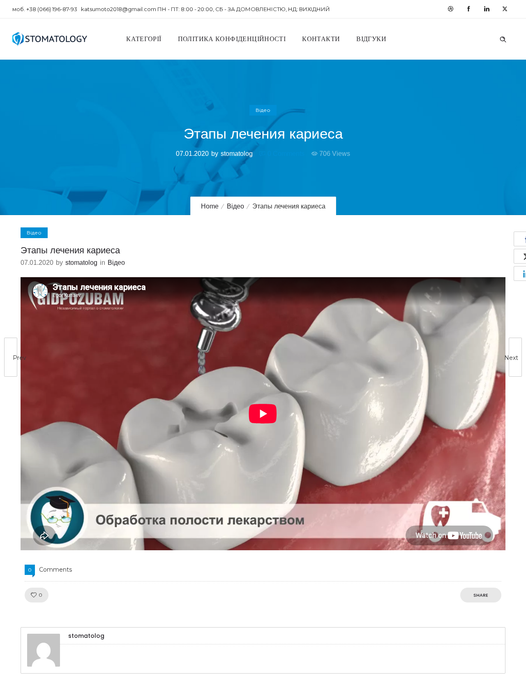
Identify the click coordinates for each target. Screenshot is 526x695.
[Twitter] (505, 9)
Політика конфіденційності (232, 39)
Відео (235, 206)
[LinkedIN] (487, 9)
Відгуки (371, 39)
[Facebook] (468, 9)
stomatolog (237, 153)
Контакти (321, 39)
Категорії (143, 39)
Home (210, 206)
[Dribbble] (450, 9)
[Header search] (503, 38)
